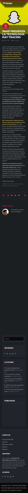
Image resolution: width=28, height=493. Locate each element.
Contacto (4, 442)
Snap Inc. (20, 184)
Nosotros (4, 446)
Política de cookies (7, 444)
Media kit (4, 449)
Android (12, 184)
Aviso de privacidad (7, 439)
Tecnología (16, 40)
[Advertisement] (14, 276)
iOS (16, 184)
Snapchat (15, 185)
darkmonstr (6, 40)
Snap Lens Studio (7, 185)
